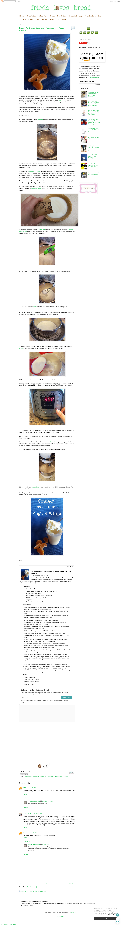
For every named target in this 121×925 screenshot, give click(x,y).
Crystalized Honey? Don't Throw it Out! (93, 173)
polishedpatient (28, 813)
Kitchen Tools (50, 776)
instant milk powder (34, 171)
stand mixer (53, 442)
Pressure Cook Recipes (58, 16)
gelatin (35, 306)
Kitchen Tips (43, 776)
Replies (27, 798)
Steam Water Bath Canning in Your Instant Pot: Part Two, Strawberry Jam (94, 121)
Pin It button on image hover (8, 924)
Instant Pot (40, 119)
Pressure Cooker (59, 776)
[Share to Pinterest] (27, 774)
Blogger (73, 912)
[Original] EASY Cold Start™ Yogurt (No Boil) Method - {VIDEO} (93, 94)
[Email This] (21, 774)
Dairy (25, 776)
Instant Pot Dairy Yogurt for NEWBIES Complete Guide (93, 165)
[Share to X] (24, 774)
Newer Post (23, 884)
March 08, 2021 (38, 813)
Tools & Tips (61, 19)
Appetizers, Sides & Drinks (29, 19)
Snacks (66, 776)
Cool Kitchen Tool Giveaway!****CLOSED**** (94, 130)
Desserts (29, 776)
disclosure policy (94, 77)
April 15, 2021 (34, 832)
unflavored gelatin (36, 188)
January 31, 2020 (31, 788)
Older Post (72, 884)
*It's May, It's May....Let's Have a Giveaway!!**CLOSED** (94, 148)
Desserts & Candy (75, 16)
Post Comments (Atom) (33, 887)
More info (111, 915)
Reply (25, 794)
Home (21, 16)
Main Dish (43, 16)
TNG (24, 788)
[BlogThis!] (22, 774)
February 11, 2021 (47, 801)
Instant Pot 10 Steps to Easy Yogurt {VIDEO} (93, 156)
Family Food (36, 776)
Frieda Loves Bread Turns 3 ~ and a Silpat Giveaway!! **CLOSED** (94, 113)
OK (106, 918)
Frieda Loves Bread (34, 801)
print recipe (70, 566)
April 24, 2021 (46, 844)
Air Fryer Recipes (48, 19)
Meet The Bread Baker (93, 16)
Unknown (26, 832)
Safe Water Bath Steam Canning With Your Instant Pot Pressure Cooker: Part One (93, 104)
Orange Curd (62, 100)
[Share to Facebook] (26, 774)
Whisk (21, 348)
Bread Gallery (31, 16)
